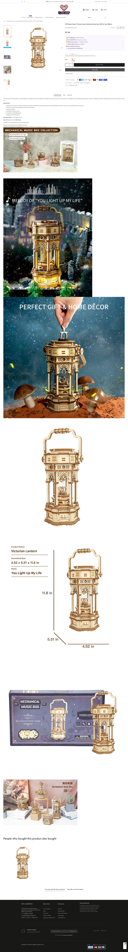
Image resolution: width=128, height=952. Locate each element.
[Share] (117, 27)
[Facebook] (22, 1)
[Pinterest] (24, 1)
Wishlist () (104, 1)
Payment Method (47, 915)
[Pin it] (123, 27)
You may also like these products (55, 889)
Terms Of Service (61, 917)
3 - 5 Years (75, 82)
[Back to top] (125, 947)
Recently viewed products (75, 889)
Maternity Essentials (61, 17)
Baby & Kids (30, 17)
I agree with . (65, 935)
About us (60, 908)
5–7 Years (80, 82)
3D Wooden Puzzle (73, 85)
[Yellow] (72, 59)
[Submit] (105, 17)
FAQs (44, 911)
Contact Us (45, 913)
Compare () (97, 1)
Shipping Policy (61, 911)
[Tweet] (120, 27)
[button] (15, 48)
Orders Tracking (46, 908)
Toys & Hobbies (86, 82)
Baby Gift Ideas (39, 17)
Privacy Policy (61, 915)
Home (24, 17)
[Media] (60, 70)
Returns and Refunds (62, 913)
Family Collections (49, 17)
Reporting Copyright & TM (49, 917)
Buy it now (95, 69)
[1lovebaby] (64, 10)
